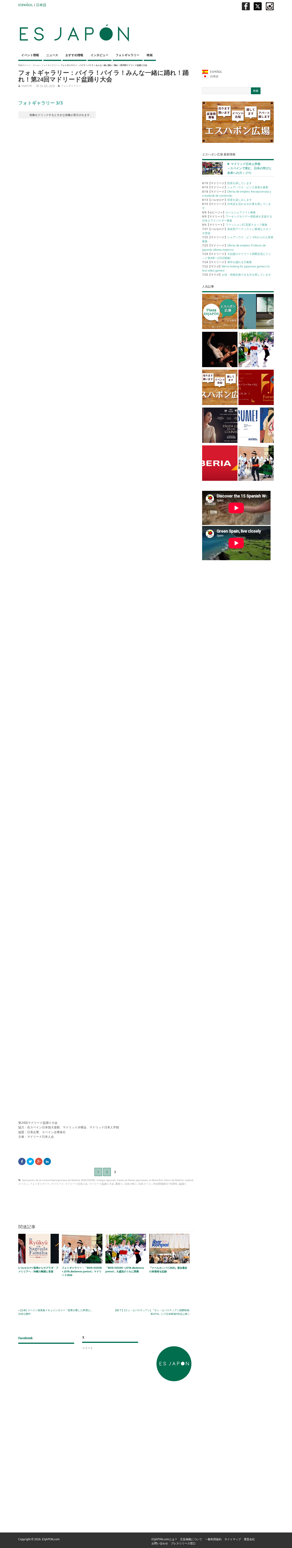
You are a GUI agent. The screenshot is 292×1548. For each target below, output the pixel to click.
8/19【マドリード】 (227, 183)
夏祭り (119, 1183)
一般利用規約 (213, 1539)
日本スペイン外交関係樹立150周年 (157, 1183)
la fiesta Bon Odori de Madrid (166, 1180)
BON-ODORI (88, 1180)
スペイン (23, 1183)
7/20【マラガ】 (236, 275)
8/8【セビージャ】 (229, 212)
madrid (189, 1180)
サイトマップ (232, 1539)
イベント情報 (30, 55)
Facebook (25, 1338)
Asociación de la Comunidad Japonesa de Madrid (51, 1180)
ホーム (36, 65)
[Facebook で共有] (22, 1161)
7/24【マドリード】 (227, 262)
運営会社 (249, 1539)
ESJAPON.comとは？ (164, 1539)
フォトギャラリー (127, 55)
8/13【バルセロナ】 (227, 200)
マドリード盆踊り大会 (101, 1183)
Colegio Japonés (106, 1180)
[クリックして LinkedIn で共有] (47, 1161)
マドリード (57, 1183)
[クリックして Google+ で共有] (38, 1161)
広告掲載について (191, 1539)
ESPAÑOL (25, 5)
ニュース (52, 55)
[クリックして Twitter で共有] (30, 1161)
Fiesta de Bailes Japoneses (132, 1180)
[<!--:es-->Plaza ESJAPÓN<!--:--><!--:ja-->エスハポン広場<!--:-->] (219, 312)
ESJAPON (26, 85)
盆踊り (182, 1183)
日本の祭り (130, 1183)
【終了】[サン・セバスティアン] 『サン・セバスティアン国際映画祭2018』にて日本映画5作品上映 (151, 1311)
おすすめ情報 (74, 55)
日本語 (41, 5)
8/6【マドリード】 (234, 225)
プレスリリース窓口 (183, 1543)
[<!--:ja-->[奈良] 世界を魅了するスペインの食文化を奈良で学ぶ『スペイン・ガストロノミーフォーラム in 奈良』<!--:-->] (256, 388)
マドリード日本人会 (76, 1183)
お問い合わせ (159, 1543)
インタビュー (99, 55)
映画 (150, 55)
